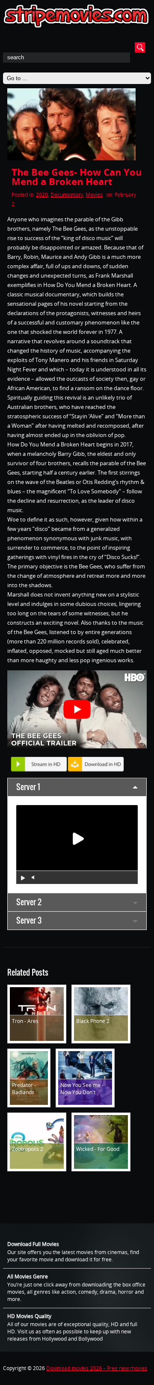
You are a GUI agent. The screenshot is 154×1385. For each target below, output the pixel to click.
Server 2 (28, 902)
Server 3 (28, 920)
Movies (94, 194)
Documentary (66, 194)
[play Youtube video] (77, 709)
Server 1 (28, 787)
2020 (42, 194)
